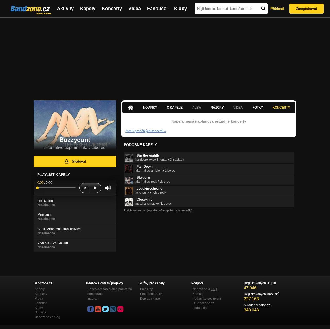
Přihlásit (277, 9)
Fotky (258, 107)
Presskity (146, 289)
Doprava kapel (150, 298)
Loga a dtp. (200, 308)
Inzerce (92, 298)
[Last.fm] (120, 309)
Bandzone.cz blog (47, 317)
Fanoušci (157, 8)
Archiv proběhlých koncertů (145, 131)
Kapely (87, 8)
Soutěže (40, 312)
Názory (217, 107)
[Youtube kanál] (98, 309)
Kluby (180, 8)
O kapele (175, 107)
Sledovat (79, 161)
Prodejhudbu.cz (151, 294)
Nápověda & (205, 289)
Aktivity (65, 8)
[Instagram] (113, 309)
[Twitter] (105, 309)
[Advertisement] (165, 56)
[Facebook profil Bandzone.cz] (90, 309)
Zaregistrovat (306, 9)
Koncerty (112, 8)
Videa (134, 8)
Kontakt (198, 294)
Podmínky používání (207, 298)
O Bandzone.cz (203, 303)
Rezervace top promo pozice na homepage (109, 291)
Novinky (150, 107)
